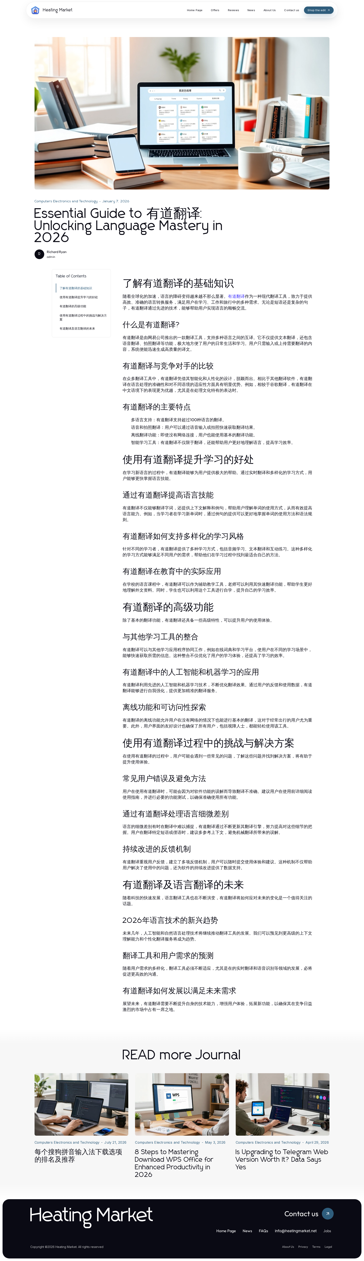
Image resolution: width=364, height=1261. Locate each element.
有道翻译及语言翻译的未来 (77, 328)
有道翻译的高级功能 (73, 306)
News (247, 1230)
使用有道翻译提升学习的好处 (79, 297)
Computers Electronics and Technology (66, 201)
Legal (328, 1247)
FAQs (263, 1230)
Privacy (303, 1247)
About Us (288, 1247)
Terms (316, 1247)
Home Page (226, 1230)
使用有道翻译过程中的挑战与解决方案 (83, 317)
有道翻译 (236, 296)
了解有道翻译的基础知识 (76, 288)
